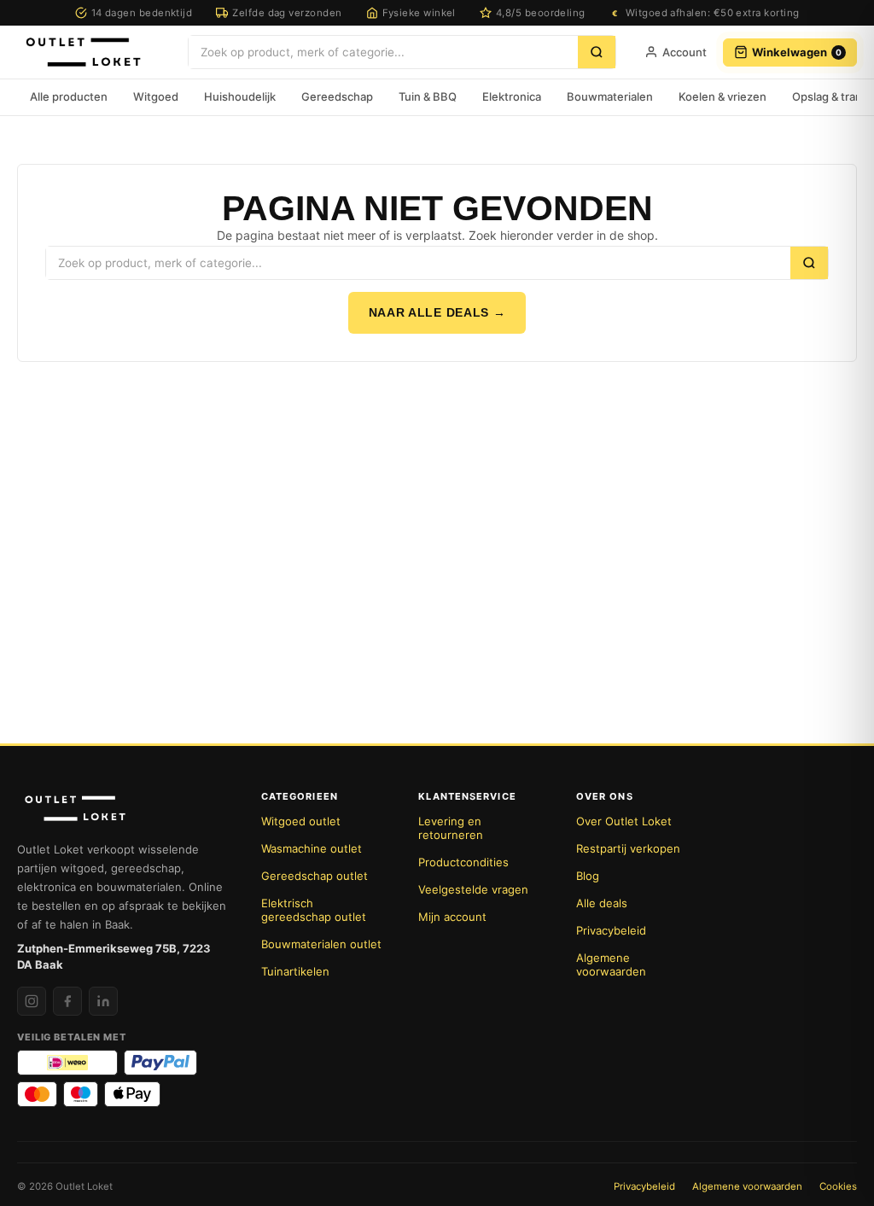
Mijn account (452, 916)
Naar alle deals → (437, 312)
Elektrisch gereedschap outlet (313, 909)
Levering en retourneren (450, 828)
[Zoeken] (596, 52)
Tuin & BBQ (428, 96)
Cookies (838, 1186)
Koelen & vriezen (722, 96)
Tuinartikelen (295, 971)
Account (684, 52)
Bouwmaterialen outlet (321, 944)
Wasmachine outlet (311, 848)
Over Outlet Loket (624, 821)
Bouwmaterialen (610, 96)
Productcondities (463, 862)
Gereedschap (337, 96)
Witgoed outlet (301, 821)
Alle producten (69, 96)
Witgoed (155, 96)
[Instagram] (31, 1001)
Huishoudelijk (240, 96)
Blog (587, 876)
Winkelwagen (797, 52)
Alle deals (601, 903)
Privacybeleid (611, 930)
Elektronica (511, 96)
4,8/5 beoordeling (541, 13)
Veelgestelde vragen (473, 889)
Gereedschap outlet (314, 876)
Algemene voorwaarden (611, 964)
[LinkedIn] (103, 1001)
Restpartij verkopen (628, 848)
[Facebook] (67, 1001)
